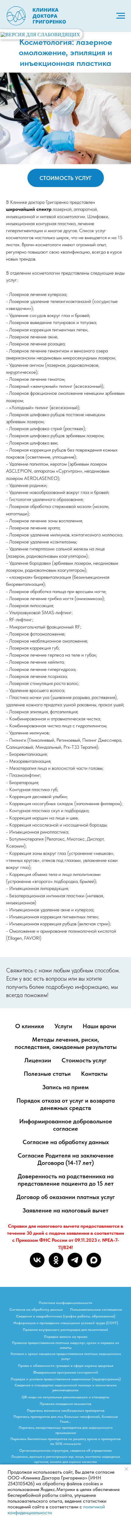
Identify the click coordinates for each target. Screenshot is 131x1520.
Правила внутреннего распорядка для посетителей (65, 1329)
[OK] (56, 1260)
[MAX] (94, 1260)
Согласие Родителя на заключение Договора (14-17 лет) (66, 1159)
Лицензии (37, 1060)
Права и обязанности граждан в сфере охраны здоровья (65, 1365)
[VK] (37, 1260)
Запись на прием (65, 1087)
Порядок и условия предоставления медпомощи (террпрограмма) (66, 1379)
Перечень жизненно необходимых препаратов (65, 1410)
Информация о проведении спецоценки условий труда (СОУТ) (65, 1323)
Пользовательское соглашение (96, 1309)
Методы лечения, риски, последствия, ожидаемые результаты (66, 1043)
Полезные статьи (47, 1073)
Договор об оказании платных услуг (65, 1197)
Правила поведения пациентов (65, 1404)
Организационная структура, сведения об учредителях (65, 1450)
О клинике (29, 1026)
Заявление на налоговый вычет (65, 1210)
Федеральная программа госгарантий (65, 1372)
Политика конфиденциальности (65, 1303)
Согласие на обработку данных (66, 1142)
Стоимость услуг (84, 1060)
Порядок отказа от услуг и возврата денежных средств (65, 1104)
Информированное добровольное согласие (65, 1125)
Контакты (94, 1073)
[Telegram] (75, 1260)
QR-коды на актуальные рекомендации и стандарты (65, 1397)
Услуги (63, 1026)
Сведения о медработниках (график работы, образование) (65, 1316)
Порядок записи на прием (65, 1337)
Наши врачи (99, 1026)
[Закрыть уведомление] (126, 1469)
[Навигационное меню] (120, 16)
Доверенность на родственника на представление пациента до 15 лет (66, 1179)
